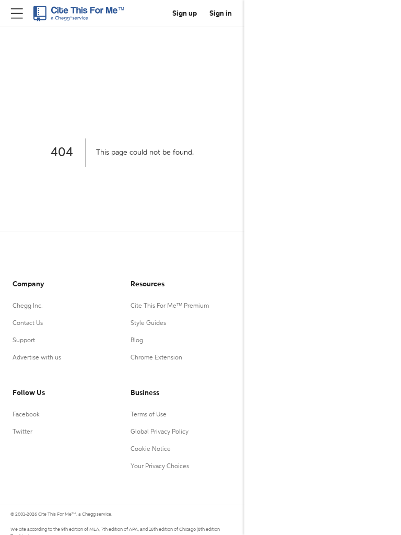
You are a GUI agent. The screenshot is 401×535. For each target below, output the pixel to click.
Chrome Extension (156, 358)
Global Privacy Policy (159, 432)
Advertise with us (37, 358)
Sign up (184, 13)
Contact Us (28, 323)
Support (24, 341)
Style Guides (148, 323)
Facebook (26, 415)
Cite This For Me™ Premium (170, 306)
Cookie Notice (151, 449)
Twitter (22, 432)
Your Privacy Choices (160, 466)
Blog (137, 341)
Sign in (220, 13)
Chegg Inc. (28, 306)
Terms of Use (149, 415)
